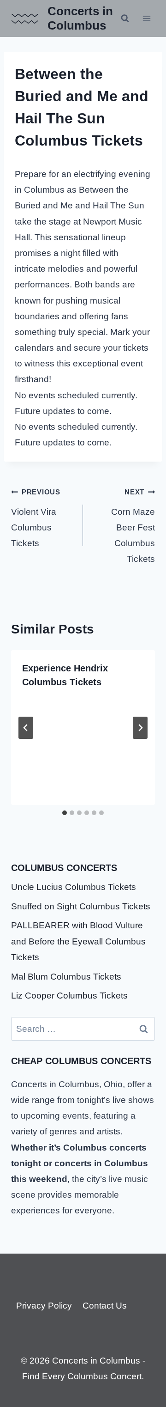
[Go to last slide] (25, 728)
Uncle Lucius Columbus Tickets (73, 887)
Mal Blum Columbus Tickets (66, 976)
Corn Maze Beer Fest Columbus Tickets (133, 526)
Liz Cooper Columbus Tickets (69, 995)
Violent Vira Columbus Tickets (35, 518)
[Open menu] (146, 18)
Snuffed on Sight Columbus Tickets (80, 906)
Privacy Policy (44, 1305)
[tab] (64, 812)
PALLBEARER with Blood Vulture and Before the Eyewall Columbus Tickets (78, 941)
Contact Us (105, 1305)
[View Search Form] (125, 18)
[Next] (140, 728)
